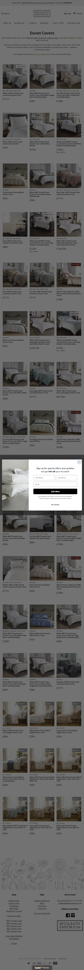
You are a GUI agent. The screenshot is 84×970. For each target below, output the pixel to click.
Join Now (55, 491)
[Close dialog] (79, 462)
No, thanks (55, 504)
